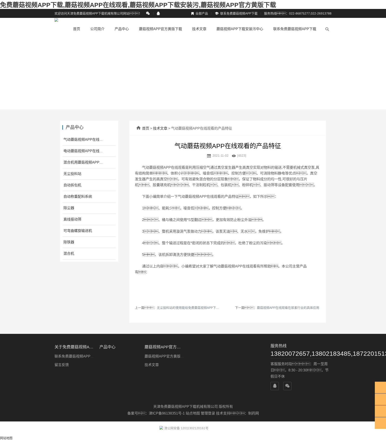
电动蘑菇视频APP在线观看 (85, 151)
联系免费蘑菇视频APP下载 (236, 13)
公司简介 (97, 29)
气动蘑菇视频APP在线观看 (85, 139)
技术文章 (199, 29)
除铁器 (68, 242)
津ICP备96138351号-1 (167, 413)
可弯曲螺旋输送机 (77, 231)
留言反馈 (62, 365)
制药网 (253, 413)
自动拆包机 (72, 185)
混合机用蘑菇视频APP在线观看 (88, 162)
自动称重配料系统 (77, 196)
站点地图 (193, 413)
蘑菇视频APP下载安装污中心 (239, 29)
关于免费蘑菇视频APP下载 (74, 347)
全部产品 (199, 13)
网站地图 (6, 438)
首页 (76, 29)
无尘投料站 (72, 174)
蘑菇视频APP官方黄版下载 (160, 29)
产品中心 (122, 29)
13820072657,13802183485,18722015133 (301, 353)
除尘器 (68, 208)
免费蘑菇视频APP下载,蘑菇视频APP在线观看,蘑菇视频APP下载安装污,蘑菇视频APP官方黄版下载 (138, 5)
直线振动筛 (72, 219)
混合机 (68, 253)
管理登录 (208, 413)
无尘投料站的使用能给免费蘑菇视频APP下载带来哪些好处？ (203, 307)
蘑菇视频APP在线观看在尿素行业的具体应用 (288, 307)
